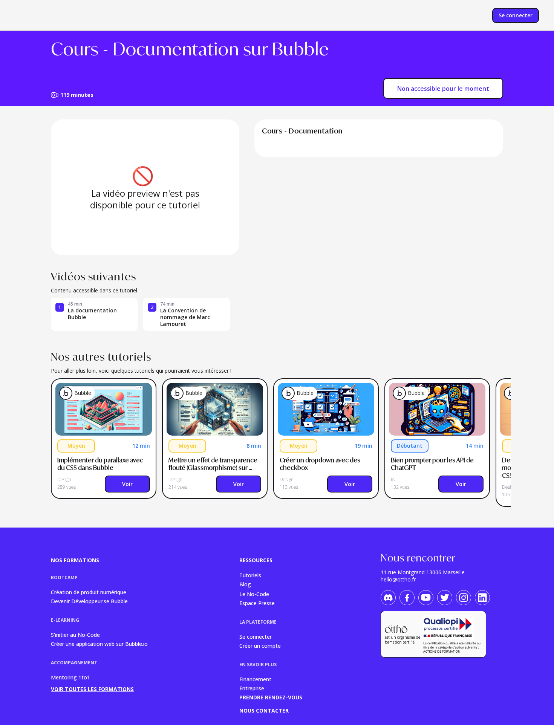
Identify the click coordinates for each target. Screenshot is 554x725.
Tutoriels (250, 575)
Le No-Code (254, 593)
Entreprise (251, 688)
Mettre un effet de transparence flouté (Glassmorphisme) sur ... (213, 464)
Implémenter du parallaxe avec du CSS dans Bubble (100, 464)
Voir (127, 484)
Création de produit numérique (88, 592)
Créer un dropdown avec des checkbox (320, 464)
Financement (255, 679)
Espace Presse (257, 603)
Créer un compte (260, 645)
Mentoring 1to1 (70, 677)
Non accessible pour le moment (443, 88)
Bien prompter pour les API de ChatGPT (433, 464)
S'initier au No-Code (75, 634)
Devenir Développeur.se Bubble (89, 601)
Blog (245, 584)
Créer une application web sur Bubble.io (99, 643)
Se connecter (255, 636)
